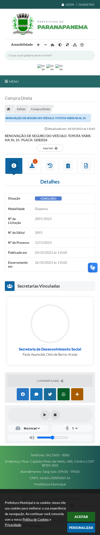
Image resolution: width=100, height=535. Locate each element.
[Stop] (55, 415)
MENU (14, 81)
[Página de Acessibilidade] (82, 45)
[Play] (45, 415)
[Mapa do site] (75, 45)
